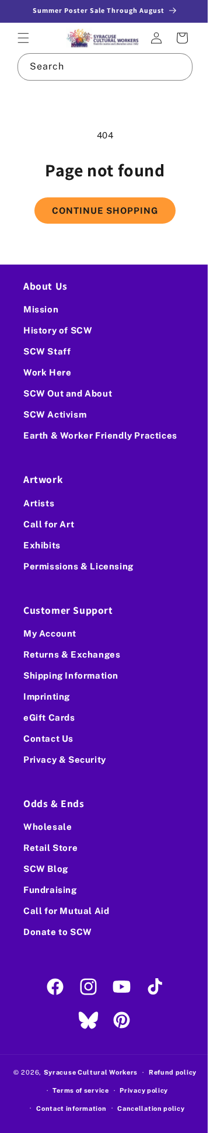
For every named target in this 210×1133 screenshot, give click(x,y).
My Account (49, 633)
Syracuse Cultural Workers (86, 1072)
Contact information (67, 1107)
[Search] (170, 65)
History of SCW (57, 330)
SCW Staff (47, 351)
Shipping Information (70, 675)
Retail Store (50, 848)
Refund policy (168, 1072)
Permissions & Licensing (78, 566)
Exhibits (42, 545)
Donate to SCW (57, 932)
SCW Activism (54, 414)
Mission (40, 309)
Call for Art (48, 524)
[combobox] (100, 65)
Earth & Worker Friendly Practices (100, 435)
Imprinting (46, 696)
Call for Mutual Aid (66, 911)
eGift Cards (49, 717)
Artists (38, 503)
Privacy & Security (64, 759)
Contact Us (48, 738)
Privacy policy (140, 1090)
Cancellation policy (146, 1107)
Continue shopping (101, 209)
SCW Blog (45, 869)
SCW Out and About (67, 393)
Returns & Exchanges (71, 654)
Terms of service (76, 1090)
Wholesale (47, 827)
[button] (23, 37)
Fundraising (50, 890)
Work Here (47, 372)
